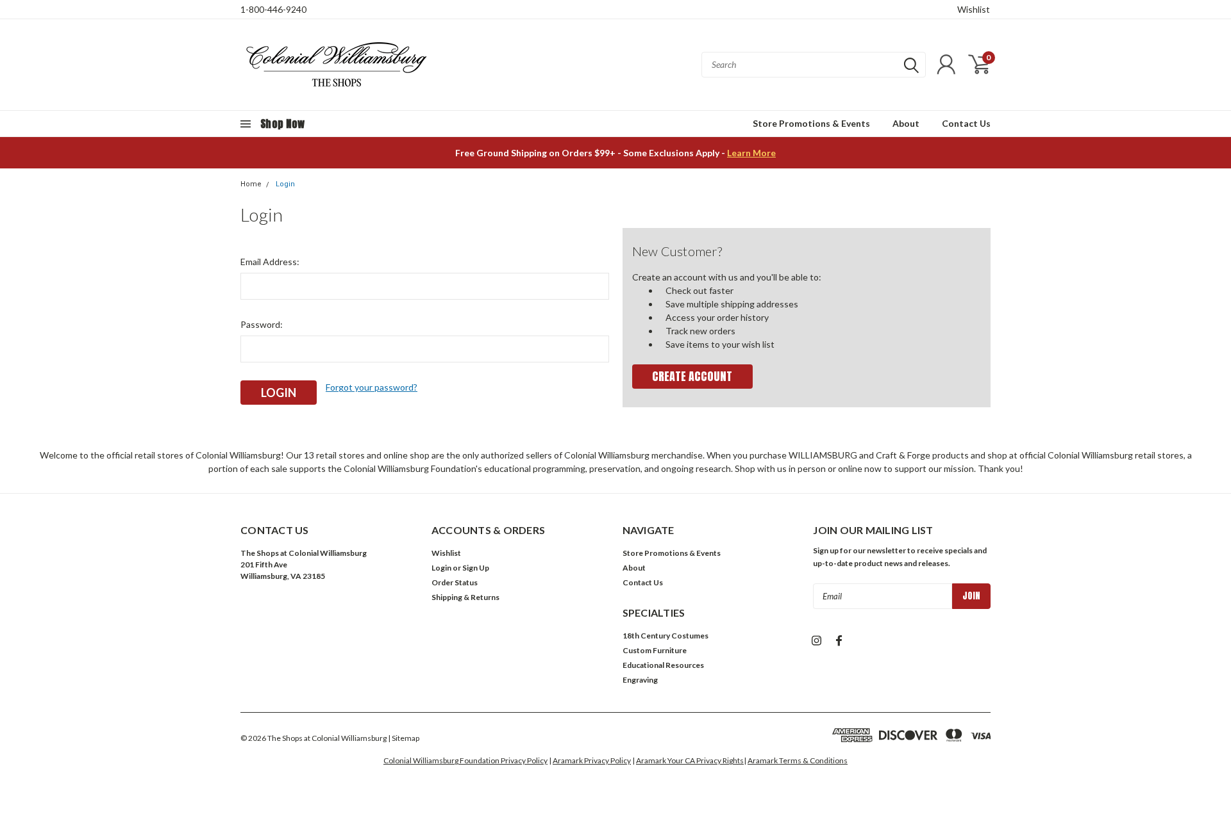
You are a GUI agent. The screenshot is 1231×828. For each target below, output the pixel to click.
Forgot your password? (371, 387)
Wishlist (973, 9)
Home (251, 184)
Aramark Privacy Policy (592, 760)
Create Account (692, 376)
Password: (261, 324)
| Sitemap (403, 738)
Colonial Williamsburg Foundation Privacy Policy (465, 760)
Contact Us (966, 123)
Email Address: (269, 261)
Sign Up (475, 567)
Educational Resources (663, 665)
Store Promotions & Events (811, 123)
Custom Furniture (655, 650)
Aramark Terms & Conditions (798, 760)
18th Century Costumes (665, 635)
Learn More (751, 152)
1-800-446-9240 (273, 9)
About (905, 123)
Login (285, 184)
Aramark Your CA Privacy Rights (690, 760)
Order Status (454, 582)
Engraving (640, 680)
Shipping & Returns (465, 597)
